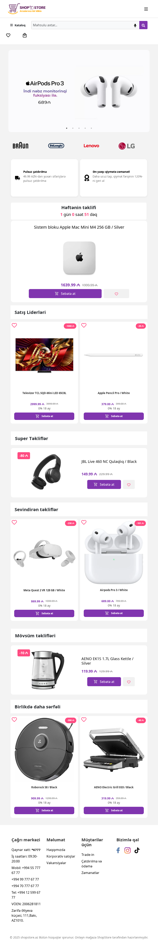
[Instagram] (127, 850)
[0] (8, 35)
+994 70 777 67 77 (25, 886)
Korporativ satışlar (60, 856)
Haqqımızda (55, 849)
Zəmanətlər (90, 872)
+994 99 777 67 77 (25, 879)
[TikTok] (137, 850)
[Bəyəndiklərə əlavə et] (116, 293)
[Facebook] (118, 850)
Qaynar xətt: (26, 849)
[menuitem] (8, 35)
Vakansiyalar (56, 863)
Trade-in (87, 854)
